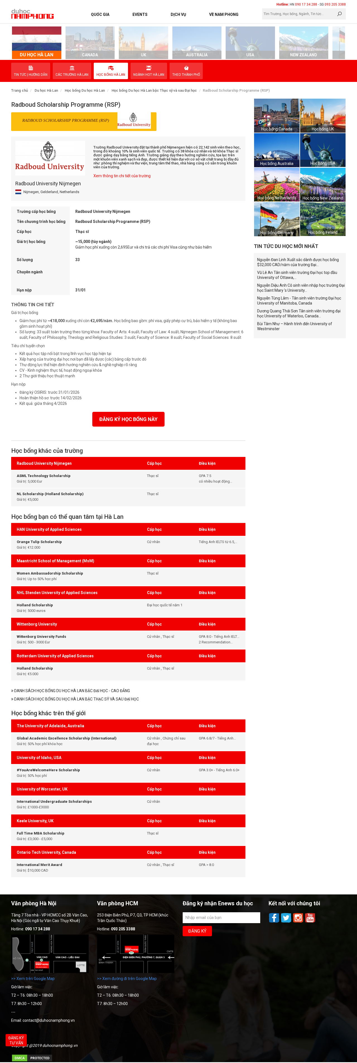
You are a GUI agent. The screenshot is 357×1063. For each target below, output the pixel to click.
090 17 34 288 (306, 4)
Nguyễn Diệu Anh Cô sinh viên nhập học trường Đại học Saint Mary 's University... (301, 288)
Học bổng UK (323, 129)
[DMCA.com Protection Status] (32, 1061)
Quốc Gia (100, 14)
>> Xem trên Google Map (33, 978)
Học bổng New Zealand (323, 198)
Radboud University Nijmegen (48, 183)
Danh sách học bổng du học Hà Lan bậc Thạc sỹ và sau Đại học (76, 699)
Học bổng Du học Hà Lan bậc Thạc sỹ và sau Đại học (154, 90)
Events (140, 14)
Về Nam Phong (223, 14)
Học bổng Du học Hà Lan (85, 90)
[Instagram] (299, 922)
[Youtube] (310, 922)
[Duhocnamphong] (33, 13)
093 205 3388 (335, 4)
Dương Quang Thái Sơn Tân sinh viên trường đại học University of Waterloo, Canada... (299, 313)
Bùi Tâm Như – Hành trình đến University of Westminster (294, 326)
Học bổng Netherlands (276, 198)
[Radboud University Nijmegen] (50, 158)
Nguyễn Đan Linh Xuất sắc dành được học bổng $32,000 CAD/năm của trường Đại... (298, 262)
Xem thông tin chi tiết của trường (122, 176)
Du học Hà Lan (46, 90)
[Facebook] (275, 922)
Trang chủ (19, 90)
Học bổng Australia (276, 163)
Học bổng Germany (277, 232)
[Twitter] (287, 922)
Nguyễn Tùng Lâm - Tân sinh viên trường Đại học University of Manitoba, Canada (299, 300)
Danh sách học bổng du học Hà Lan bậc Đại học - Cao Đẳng (71, 691)
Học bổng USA (323, 163)
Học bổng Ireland (322, 232)
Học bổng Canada (276, 129)
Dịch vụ (178, 14)
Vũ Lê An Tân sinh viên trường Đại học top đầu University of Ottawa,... (297, 275)
